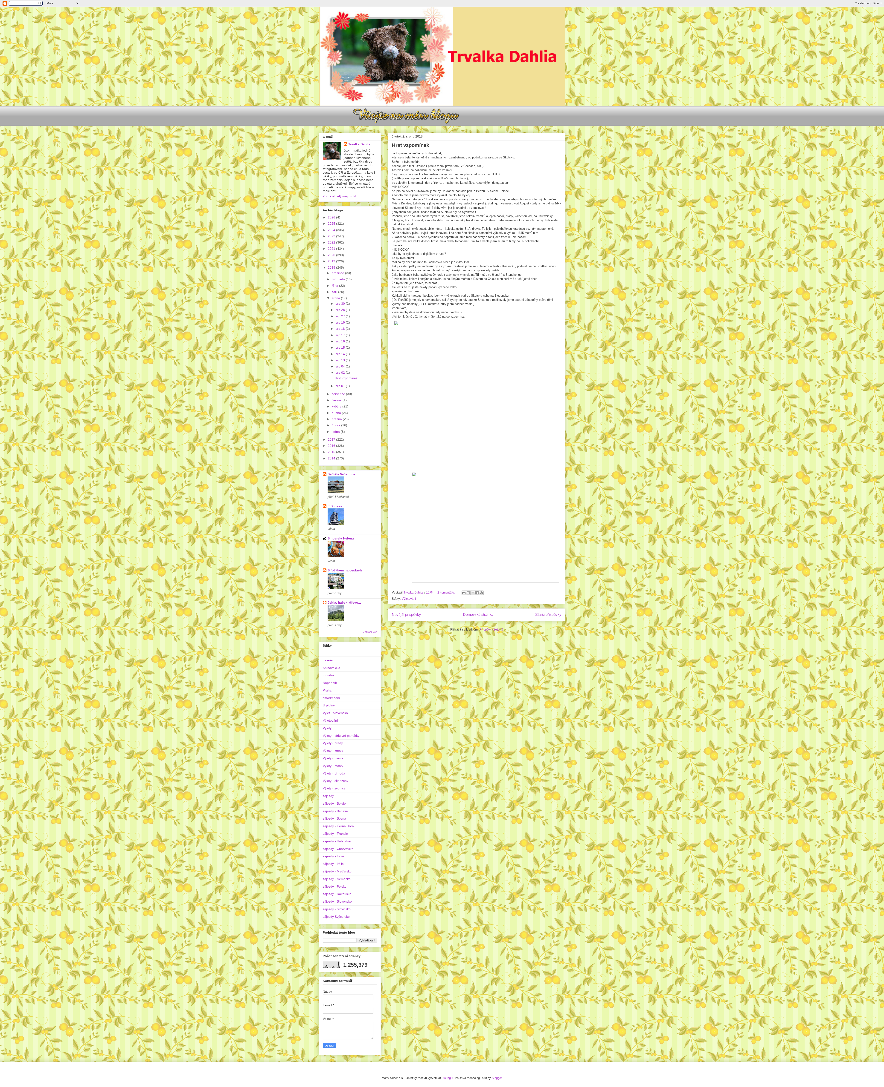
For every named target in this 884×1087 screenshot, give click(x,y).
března (337, 419)
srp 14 (341, 354)
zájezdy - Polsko (334, 886)
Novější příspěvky (406, 615)
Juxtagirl (447, 1078)
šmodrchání (331, 698)
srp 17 (341, 335)
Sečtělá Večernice (341, 474)
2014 (332, 458)
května (337, 406)
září (335, 292)
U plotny (329, 705)
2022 (332, 242)
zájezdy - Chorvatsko (338, 849)
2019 (332, 261)
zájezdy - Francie (335, 833)
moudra (328, 675)
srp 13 (341, 360)
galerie (328, 660)
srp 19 (341, 322)
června (337, 400)
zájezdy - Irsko (333, 856)
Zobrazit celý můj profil (339, 196)
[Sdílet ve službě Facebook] (477, 593)
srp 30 (341, 303)
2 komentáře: (446, 592)
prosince (338, 273)
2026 (332, 217)
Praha (327, 690)
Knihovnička (331, 668)
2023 (332, 236)
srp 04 (341, 366)
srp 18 (341, 328)
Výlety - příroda (334, 773)
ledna (336, 431)
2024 (332, 230)
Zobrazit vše (370, 632)
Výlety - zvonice (334, 788)
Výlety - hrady (333, 743)
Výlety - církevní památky (341, 735)
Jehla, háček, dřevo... (344, 602)
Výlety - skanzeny (335, 781)
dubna (337, 413)
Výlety (327, 728)
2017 (332, 439)
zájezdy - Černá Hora (338, 826)
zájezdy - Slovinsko (337, 909)
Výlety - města (333, 758)
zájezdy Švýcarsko (336, 916)
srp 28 (341, 310)
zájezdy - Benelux (336, 811)
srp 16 (341, 341)
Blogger (497, 1078)
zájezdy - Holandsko (337, 841)
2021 (332, 248)
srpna (336, 298)
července (339, 394)
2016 (332, 445)
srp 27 (341, 316)
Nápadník (330, 683)
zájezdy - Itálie (333, 864)
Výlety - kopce (333, 750)
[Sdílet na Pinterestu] (481, 593)
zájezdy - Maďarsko (337, 871)
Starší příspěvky (548, 615)
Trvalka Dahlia (359, 144)
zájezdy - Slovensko (337, 901)
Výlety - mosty (333, 766)
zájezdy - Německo (337, 879)
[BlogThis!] (468, 593)
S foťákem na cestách (345, 570)
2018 (332, 267)
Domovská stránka (478, 615)
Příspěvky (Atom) (491, 629)
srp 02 (341, 372)
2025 (332, 223)
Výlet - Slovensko (335, 713)
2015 (332, 452)
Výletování (409, 598)
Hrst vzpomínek (410, 145)
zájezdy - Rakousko (337, 894)
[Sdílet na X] (472, 593)
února (336, 425)
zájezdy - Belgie (334, 803)
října (335, 285)
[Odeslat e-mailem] (464, 593)
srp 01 (341, 386)
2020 (332, 255)
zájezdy (328, 796)
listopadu (339, 279)
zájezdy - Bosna (334, 818)
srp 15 (341, 347)
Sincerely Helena (341, 538)
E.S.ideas (335, 506)
